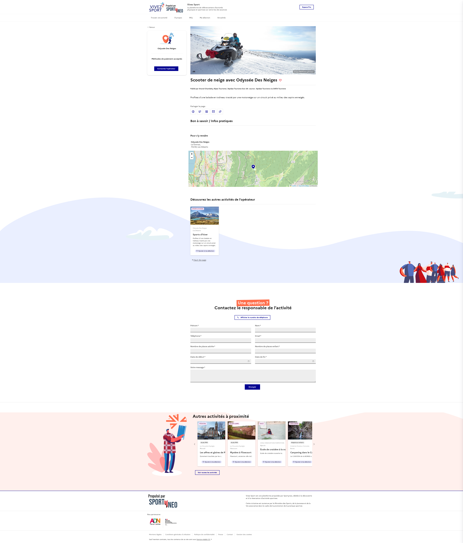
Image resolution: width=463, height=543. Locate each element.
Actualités (221, 18)
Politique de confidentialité (204, 534)
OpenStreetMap (304, 186)
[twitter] (200, 111)
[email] (213, 111)
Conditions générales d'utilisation (177, 534)
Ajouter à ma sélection (206, 251)
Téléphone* (195, 336)
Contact (230, 534)
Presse (220, 534)
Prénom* (194, 325)
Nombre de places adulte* (202, 346)
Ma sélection (205, 18)
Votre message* (197, 367)
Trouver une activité (159, 18)
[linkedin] (206, 111)
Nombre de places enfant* (267, 346)
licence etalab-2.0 (203, 539)
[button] (253, 166)
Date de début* (197, 357)
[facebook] (193, 111)
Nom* (258, 325)
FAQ (191, 18)
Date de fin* (261, 357)
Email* (258, 336)
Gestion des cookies (244, 534)
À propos (178, 18)
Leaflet (293, 186)
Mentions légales (155, 534)
